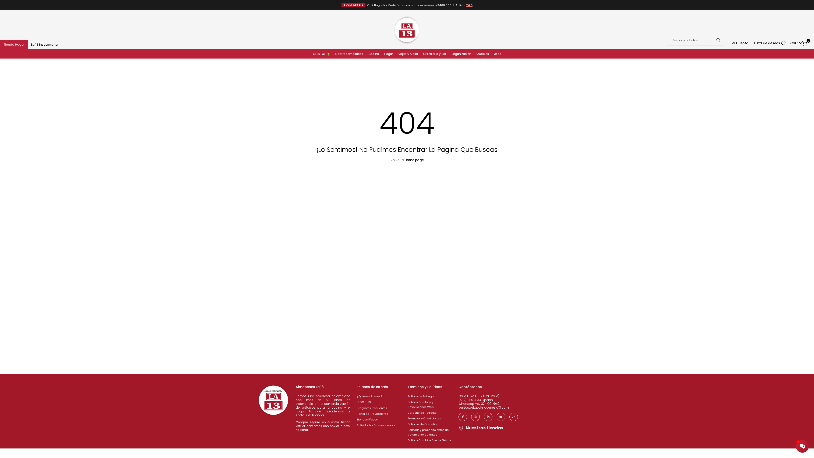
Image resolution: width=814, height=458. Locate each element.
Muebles (483, 54)
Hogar (388, 54)
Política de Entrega (421, 396)
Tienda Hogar (14, 44)
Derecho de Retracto (422, 413)
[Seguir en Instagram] (475, 417)
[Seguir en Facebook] (463, 417)
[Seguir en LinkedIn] (488, 417)
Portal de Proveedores (372, 414)
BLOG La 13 (364, 402)
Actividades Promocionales (376, 425)
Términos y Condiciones (424, 418)
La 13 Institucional (44, 44)
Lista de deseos (767, 43)
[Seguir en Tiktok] (513, 417)
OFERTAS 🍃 (321, 54)
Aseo (497, 54)
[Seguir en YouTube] (501, 417)
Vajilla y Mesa (408, 54)
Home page (414, 160)
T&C (469, 5)
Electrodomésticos (349, 54)
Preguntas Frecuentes (372, 408)
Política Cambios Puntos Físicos (429, 440)
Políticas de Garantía (422, 424)
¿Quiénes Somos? (369, 396)
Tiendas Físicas (367, 420)
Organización (461, 54)
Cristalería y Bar (434, 54)
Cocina (373, 54)
